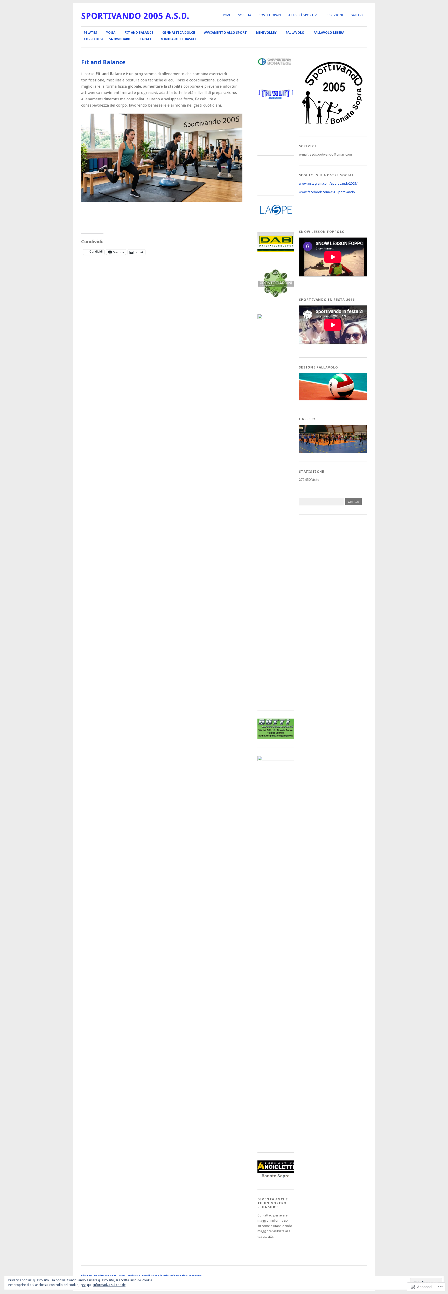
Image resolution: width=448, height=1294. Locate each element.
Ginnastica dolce (178, 32)
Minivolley (266, 32)
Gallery (357, 15)
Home (226, 15)
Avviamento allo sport (225, 32)
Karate (145, 39)
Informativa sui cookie (109, 1285)
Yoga (110, 32)
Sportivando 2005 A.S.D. (135, 16)
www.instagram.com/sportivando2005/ (328, 183)
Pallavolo (295, 32)
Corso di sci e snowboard (107, 39)
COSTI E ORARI (269, 15)
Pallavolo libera (328, 32)
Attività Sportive (303, 15)
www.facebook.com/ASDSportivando (327, 192)
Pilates (90, 32)
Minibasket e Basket (179, 39)
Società (244, 15)
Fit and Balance (138, 32)
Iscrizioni (334, 15)
